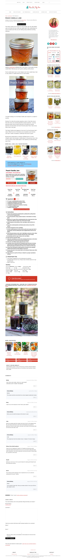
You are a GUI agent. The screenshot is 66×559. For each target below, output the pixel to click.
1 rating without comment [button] (21, 495)
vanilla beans (12, 67)
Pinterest (29, 164)
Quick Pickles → (58, 127)
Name (7, 525)
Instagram (14, 165)
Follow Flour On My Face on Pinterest (21, 209)
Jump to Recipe (22, 24)
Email (6, 529)
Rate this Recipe (19, 178)
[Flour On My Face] (33, 9)
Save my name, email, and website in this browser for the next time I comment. (21, 535)
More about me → (54, 39)
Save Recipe (32, 182)
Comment (7, 507)
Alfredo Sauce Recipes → (56, 93)
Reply (35, 386)
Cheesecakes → (58, 160)
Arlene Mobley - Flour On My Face (13, 172)
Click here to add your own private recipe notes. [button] (16, 185)
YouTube (10, 165)
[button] (6, 179)
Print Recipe (11, 182)
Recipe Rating (8, 503)
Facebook (21, 165)
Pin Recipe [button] (23, 182)
